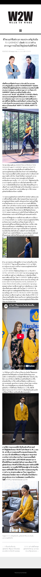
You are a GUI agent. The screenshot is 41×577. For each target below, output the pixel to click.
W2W (8, 536)
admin (28, 51)
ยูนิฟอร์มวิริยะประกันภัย (26, 536)
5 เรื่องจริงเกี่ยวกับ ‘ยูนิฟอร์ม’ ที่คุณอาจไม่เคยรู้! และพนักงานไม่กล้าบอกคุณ (11, 549)
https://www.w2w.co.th (16, 480)
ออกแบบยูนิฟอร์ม (7, 538)
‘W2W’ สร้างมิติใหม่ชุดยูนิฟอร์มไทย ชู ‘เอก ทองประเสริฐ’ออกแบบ (31, 549)
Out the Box (23, 572)
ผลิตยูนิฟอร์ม (14, 536)
